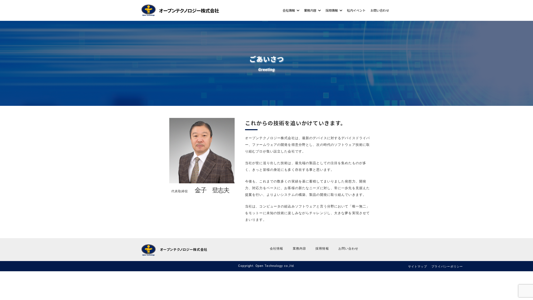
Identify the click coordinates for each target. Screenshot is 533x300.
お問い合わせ (379, 10)
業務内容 (310, 10)
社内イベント (356, 10)
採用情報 (331, 10)
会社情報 (289, 10)
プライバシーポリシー (447, 266)
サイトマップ (417, 266)
